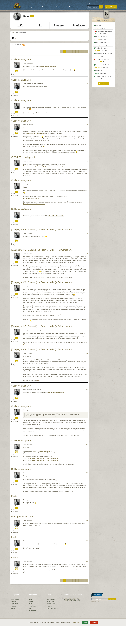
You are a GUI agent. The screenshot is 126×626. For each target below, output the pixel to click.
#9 (87, 253)
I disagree (94, 623)
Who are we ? (51, 599)
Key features (15, 604)
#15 (87, 444)
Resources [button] (46, 7)
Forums (59, 7)
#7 (87, 212)
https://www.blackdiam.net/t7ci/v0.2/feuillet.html (43, 460)
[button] (89, 3)
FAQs (30, 599)
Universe (13, 601)
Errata (30, 608)
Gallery (13, 608)
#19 (87, 541)
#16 (87, 472)
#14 (87, 410)
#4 (87, 124)
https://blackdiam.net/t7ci (48, 66)
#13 (87, 389)
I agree (85, 623)
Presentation (15, 599)
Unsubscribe (95, 601)
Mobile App (32, 610)
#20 (87, 561)
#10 (87, 286)
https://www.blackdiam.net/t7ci (35, 133)
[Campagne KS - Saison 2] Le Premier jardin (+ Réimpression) (41, 229)
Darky (16, 69)
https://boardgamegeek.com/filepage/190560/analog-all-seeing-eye (44, 166)
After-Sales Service (52, 608)
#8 (87, 233)
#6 (87, 184)
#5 (87, 161)
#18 (87, 520)
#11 (87, 330)
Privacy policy (51, 604)
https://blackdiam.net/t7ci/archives (34, 204)
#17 (87, 500)
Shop (71, 7)
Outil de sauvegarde (21, 59)
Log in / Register (111, 7)
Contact (49, 606)
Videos (31, 601)
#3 (87, 104)
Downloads (32, 606)
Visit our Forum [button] (103, 84)
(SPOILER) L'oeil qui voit (23, 157)
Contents (13, 606)
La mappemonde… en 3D (23, 516)
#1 (87, 63)
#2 (87, 83)
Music (30, 604)
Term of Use (50, 601)
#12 (87, 353)
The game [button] (32, 7)
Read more (76, 622)
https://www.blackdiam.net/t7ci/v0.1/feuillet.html (43, 458)
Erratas (14, 496)
